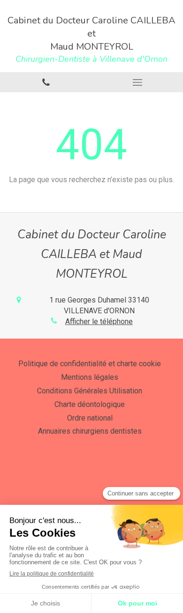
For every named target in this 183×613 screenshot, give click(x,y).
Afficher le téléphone (99, 321)
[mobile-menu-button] (137, 82)
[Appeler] (46, 82)
